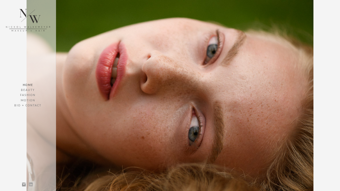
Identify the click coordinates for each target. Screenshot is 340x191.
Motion (28, 100)
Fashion (28, 95)
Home (28, 85)
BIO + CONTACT (27, 105)
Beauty (28, 90)
